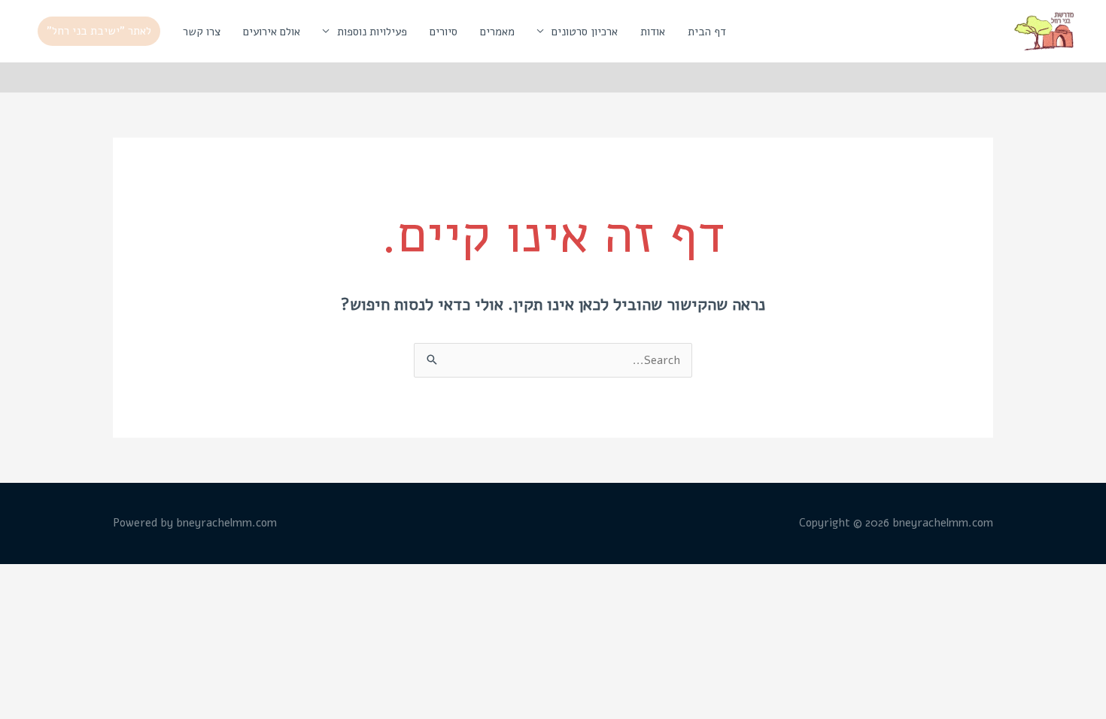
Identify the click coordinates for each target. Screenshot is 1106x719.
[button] (99, 31)
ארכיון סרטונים (584, 31)
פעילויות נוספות (372, 31)
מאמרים (497, 31)
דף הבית (707, 31)
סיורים (443, 31)
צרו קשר (201, 31)
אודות (652, 31)
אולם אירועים (271, 31)
